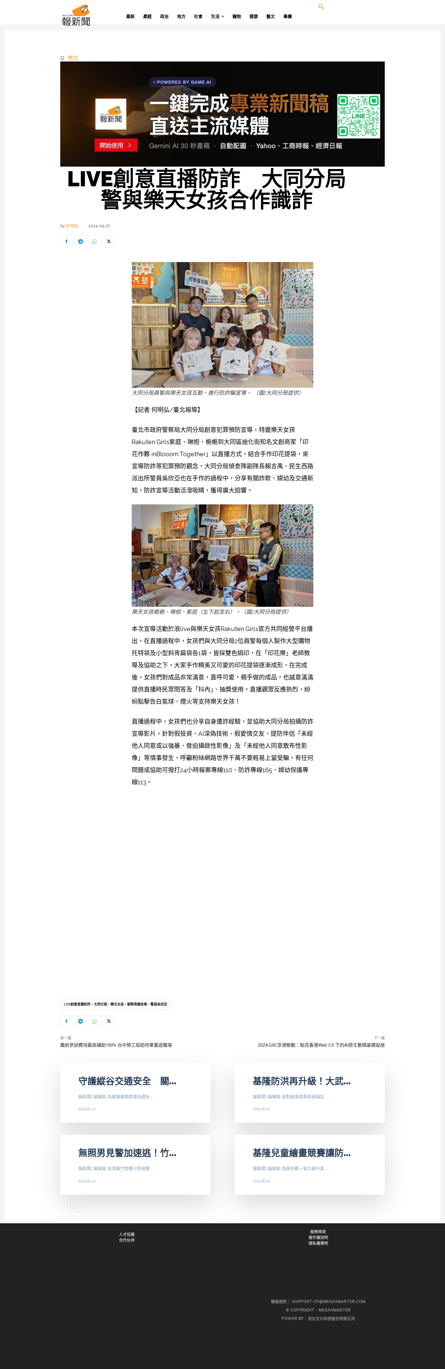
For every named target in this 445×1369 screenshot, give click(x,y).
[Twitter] (108, 241)
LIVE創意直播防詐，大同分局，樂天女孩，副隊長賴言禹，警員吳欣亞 (115, 1004)
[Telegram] (80, 241)
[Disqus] (222, 904)
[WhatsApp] (94, 241)
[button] (321, 7)
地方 (73, 58)
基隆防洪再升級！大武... (302, 1081)
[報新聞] (96, 15)
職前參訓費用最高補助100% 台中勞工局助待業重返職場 (116, 1045)
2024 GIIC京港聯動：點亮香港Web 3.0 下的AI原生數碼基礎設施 (321, 1045)
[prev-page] (64, 1205)
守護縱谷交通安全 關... (127, 1081)
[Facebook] (66, 241)
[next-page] (73, 1205)
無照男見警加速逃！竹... (127, 1153)
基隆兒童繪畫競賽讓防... (302, 1153)
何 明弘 (72, 226)
